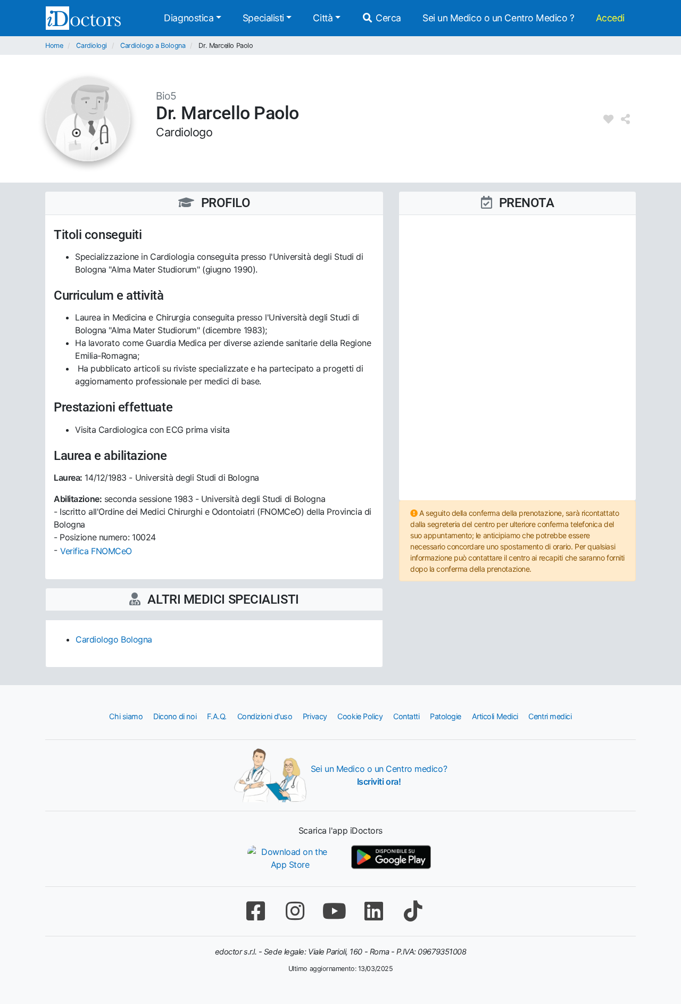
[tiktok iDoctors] (413, 911)
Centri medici (549, 716)
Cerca (387, 17)
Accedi (610, 17)
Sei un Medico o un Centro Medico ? (498, 17)
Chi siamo (126, 716)
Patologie (445, 716)
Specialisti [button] (263, 17)
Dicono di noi (174, 716)
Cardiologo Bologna (114, 639)
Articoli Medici (495, 716)
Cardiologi (91, 46)
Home (54, 46)
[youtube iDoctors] (334, 911)
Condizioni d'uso (265, 716)
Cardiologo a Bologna (152, 46)
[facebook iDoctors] (255, 911)
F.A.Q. (217, 716)
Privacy (315, 716)
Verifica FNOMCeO (96, 551)
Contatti (406, 716)
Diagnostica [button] (188, 17)
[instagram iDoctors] (294, 911)
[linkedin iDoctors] (373, 911)
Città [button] (323, 17)
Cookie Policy (360, 716)
